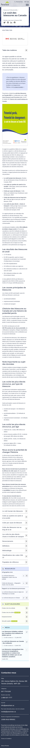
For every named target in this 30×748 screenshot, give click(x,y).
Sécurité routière (9, 621)
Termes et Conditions (6, 738)
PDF (23, 583)
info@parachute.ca (7, 705)
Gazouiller (4, 23)
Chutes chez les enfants (8, 608)
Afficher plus (26, 575)
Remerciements (7, 541)
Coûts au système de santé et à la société (12, 517)
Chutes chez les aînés (11, 612)
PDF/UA (23, 575)
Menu (27, 5)
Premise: (7, 745)
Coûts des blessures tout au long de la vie (11, 528)
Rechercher (19, 1)
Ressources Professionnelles (10, 10)
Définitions (5, 546)
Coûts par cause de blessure (12, 523)
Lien (26, 592)
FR (28, 1)
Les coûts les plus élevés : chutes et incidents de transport (13, 535)
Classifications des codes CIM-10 (12, 556)
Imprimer (15, 23)
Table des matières (9, 50)
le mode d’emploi (18, 87)
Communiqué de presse (26, 650)
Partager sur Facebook (8, 23)
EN (25, 1)
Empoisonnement (7, 616)
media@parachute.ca (8, 711)
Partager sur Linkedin (11, 23)
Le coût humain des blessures (12, 511)
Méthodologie (6, 550)
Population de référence (10, 562)
